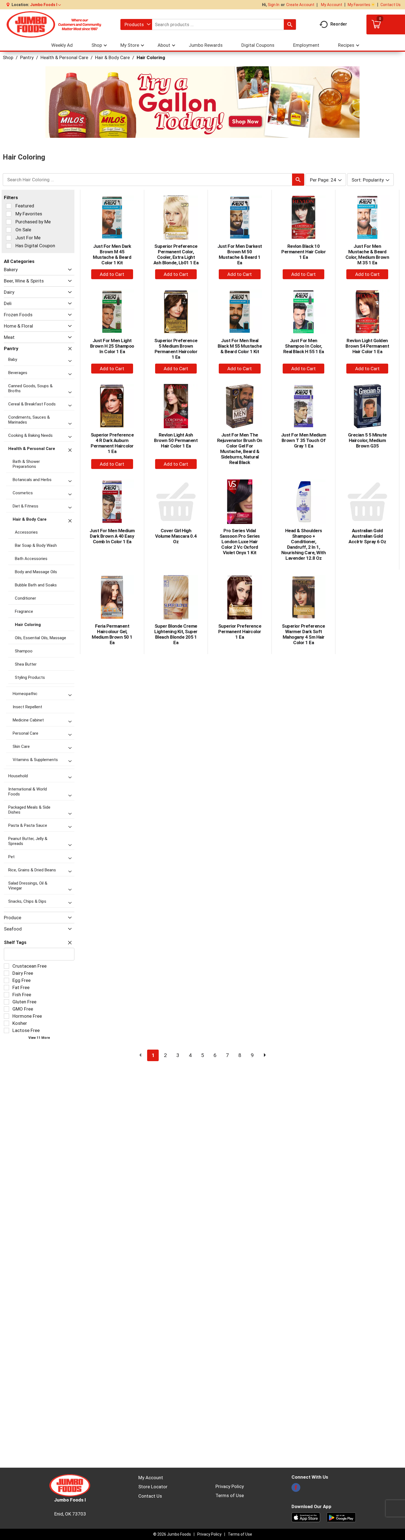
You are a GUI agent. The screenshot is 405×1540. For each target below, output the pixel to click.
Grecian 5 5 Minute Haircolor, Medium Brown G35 (367, 440)
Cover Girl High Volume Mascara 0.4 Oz (176, 536)
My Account (331, 4)
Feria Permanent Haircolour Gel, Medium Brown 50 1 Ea (112, 634)
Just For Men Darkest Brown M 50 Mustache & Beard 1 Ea (239, 254)
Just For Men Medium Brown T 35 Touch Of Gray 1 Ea (303, 440)
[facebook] (295, 1489)
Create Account (300, 4)
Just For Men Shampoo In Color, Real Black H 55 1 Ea (303, 346)
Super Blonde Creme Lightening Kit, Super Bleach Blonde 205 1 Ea (176, 634)
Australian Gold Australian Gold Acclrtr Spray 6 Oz (367, 536)
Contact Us (390, 4)
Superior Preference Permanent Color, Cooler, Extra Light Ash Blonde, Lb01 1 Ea (176, 254)
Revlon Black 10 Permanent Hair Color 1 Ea (303, 251)
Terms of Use (229, 1495)
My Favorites (359, 4)
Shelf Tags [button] (15, 942)
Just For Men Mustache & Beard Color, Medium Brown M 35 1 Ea (367, 254)
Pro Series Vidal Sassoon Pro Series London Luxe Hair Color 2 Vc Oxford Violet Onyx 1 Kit (240, 541)
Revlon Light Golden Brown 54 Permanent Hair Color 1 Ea (367, 346)
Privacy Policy (229, 1486)
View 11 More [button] (39, 1038)
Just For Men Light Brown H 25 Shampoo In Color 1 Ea (112, 346)
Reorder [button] (338, 24)
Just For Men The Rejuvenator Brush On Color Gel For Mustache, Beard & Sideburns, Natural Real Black (239, 448)
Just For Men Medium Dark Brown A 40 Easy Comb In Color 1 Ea (112, 536)
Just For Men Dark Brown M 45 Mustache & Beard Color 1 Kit (112, 254)
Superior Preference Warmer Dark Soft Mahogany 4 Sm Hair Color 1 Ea (303, 634)
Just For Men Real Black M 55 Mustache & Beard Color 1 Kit (240, 346)
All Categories (19, 261)
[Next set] (264, 1055)
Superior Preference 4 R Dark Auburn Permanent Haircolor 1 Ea (112, 443)
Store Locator (153, 1486)
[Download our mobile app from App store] (305, 1517)
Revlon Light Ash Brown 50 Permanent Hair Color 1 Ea (176, 440)
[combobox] (136, 24)
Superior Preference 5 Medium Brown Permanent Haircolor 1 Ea (176, 349)
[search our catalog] (290, 24)
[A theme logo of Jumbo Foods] (54, 24)
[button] (45, 4)
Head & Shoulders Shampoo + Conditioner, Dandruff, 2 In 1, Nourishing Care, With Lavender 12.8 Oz (303, 544)
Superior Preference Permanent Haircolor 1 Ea (239, 631)
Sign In (273, 4)
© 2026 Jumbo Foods (172, 1534)
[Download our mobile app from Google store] (341, 1517)
